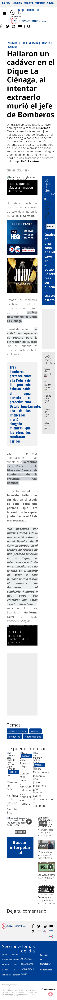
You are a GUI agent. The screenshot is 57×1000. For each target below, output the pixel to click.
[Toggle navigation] (4, 13)
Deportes (28, 3)
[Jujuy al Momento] (14, 928)
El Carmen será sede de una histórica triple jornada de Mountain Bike (13, 795)
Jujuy (4, 954)
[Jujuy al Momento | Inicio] (54, 946)
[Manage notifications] (50, 994)
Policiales (40, 3)
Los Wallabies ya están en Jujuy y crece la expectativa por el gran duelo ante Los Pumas (46, 882)
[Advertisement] (28, 684)
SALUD (24, 974)
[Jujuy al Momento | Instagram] (14, 26)
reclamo (43, 823)
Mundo (50, 3)
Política (6, 3)
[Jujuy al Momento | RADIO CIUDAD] (51, 936)
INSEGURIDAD (27, 969)
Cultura (15, 964)
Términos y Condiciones (10, 985)
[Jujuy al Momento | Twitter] (8, 26)
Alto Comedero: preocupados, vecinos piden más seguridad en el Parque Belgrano (46, 837)
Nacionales (7, 959)
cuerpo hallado (33, 736)
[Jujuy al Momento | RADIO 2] (51, 931)
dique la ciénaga (17, 731)
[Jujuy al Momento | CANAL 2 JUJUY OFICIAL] (33, 931)
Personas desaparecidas (44, 765)
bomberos (14, 736)
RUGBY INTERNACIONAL (45, 867)
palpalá (43, 846)
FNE (13, 969)
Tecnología (17, 974)
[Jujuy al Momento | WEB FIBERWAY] (45, 931)
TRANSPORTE (27, 964)
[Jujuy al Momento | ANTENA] (39, 931)
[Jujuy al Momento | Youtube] (20, 26)
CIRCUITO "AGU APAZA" (17, 771)
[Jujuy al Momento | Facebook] (1, 26)
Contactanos (46, 969)
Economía (17, 3)
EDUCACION (26, 959)
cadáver (35, 731)
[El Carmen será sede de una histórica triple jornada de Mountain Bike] (11, 775)
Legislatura (20, 832)
